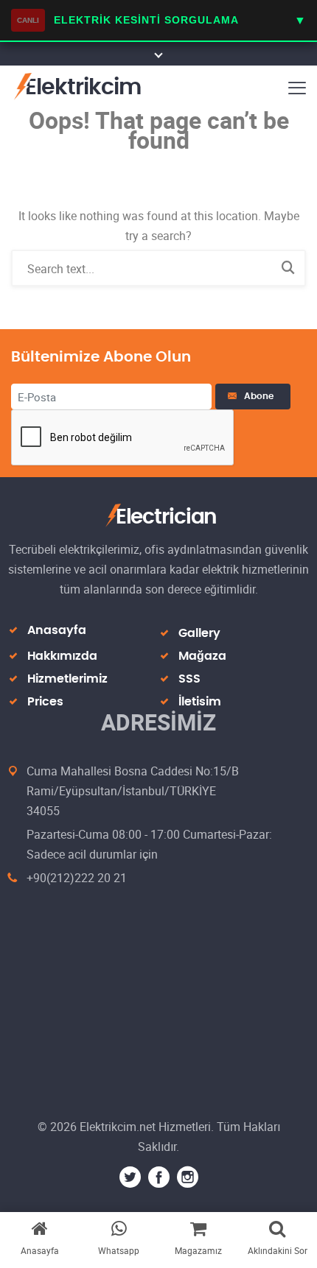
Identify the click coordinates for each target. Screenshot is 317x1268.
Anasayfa (56, 630)
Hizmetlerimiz (67, 679)
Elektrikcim (83, 88)
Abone (261, 396)
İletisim (199, 702)
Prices (45, 702)
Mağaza (202, 656)
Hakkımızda (62, 656)
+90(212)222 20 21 (77, 878)
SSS (189, 679)
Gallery (199, 633)
